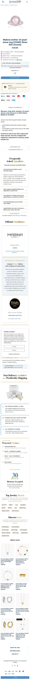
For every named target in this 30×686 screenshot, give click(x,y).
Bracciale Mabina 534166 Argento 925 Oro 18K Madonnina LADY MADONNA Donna (7, 585)
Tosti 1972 (4, 504)
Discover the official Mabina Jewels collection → (15, 251)
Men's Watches (23, 529)
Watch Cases (16, 532)
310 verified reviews (20, 83)
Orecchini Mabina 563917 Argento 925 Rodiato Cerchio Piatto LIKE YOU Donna (7, 610)
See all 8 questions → (15, 213)
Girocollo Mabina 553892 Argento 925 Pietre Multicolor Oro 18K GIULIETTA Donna (22, 635)
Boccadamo (23, 504)
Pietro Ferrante (15, 510)
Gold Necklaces (5, 526)
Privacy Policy (7, 342)
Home (2, 5)
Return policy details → (15, 487)
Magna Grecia (23, 507)
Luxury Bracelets (15, 526)
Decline (14, 350)
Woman (7, 5)
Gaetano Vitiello (5, 510)
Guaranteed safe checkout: (9, 93)
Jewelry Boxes (24, 532)
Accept (14, 346)
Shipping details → (9, 411)
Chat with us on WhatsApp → (20, 215)
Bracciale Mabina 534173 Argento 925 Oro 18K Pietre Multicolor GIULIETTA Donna (22, 561)
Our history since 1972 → (15, 318)
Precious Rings (5, 529)
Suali (15, 507)
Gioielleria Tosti (5, 535)
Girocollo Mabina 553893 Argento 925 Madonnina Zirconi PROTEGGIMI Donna (7, 561)
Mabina (10, 504)
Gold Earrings (14, 529)
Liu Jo (16, 504)
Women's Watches (6, 532)
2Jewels (3, 507)
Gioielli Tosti (15, 1)
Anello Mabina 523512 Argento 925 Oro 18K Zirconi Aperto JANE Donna (21, 585)
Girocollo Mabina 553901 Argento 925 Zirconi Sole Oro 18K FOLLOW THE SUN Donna (22, 610)
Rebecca (10, 507)
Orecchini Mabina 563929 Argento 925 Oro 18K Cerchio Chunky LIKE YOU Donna (7, 635)
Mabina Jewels (14, 5)
